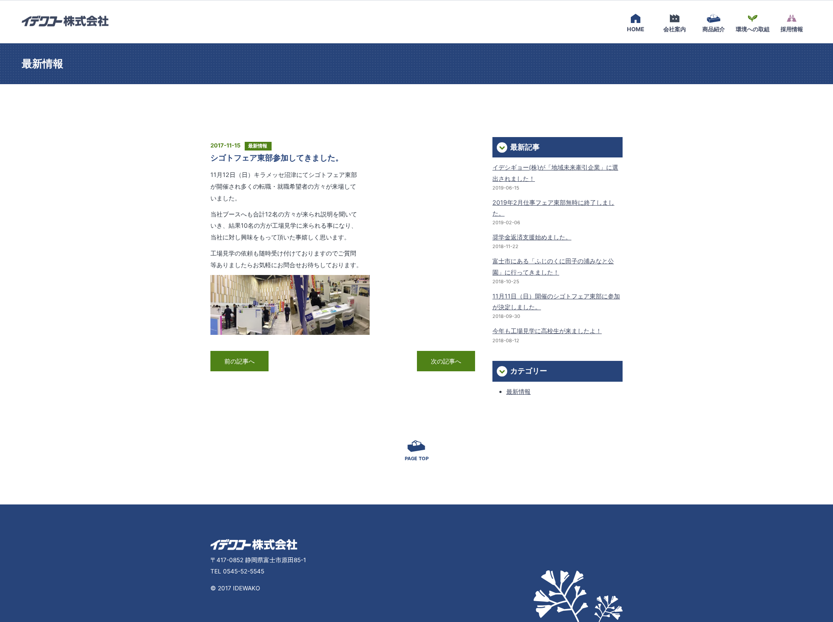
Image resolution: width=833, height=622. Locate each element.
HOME (635, 29)
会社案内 (674, 29)
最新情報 (518, 391)
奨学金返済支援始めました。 (531, 237)
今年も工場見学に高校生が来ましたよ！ (547, 330)
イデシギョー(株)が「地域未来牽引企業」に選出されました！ (555, 173)
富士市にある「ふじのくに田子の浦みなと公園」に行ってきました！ (553, 266)
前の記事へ (239, 361)
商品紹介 (713, 29)
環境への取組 (753, 29)
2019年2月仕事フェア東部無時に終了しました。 (553, 208)
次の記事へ (446, 361)
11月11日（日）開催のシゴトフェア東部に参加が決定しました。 (556, 301)
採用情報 (792, 29)
